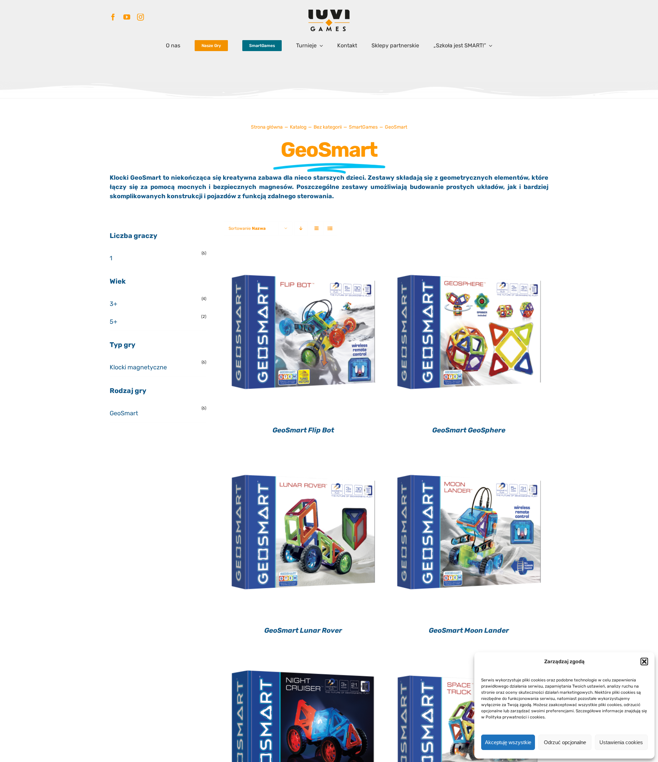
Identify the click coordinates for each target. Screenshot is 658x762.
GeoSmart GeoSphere (468, 430)
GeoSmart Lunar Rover (303, 630)
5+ (113, 321)
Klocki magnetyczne (138, 367)
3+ (113, 304)
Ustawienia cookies (621, 742)
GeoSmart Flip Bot (303, 430)
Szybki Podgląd (303, 337)
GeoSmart (124, 413)
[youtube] (126, 17)
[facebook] (113, 17)
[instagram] (140, 17)
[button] (644, 661)
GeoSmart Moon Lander (469, 630)
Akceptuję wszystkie (508, 742)
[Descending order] (301, 229)
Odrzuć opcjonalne (565, 742)
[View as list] (330, 228)
